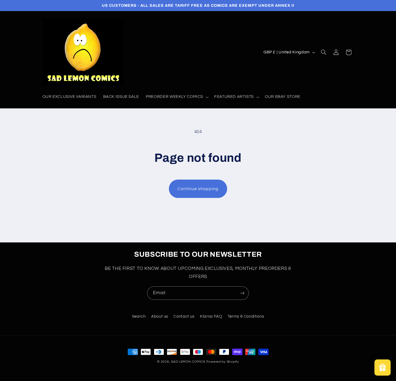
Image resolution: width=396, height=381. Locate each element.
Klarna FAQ (211, 316)
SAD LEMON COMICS (188, 361)
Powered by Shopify (222, 361)
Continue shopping (198, 189)
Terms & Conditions (246, 316)
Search (139, 316)
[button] (177, 97)
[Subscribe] (242, 293)
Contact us (183, 316)
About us (159, 316)
